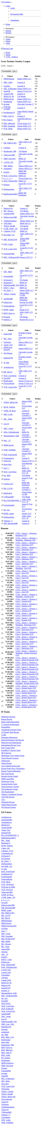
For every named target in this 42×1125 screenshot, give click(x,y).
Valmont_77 (8, 521)
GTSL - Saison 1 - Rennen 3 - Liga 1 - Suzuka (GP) (27, 619)
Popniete (7, 317)
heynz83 (4, 903)
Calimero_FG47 (10, 231)
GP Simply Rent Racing (10, 732)
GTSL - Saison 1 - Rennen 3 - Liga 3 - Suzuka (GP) (27, 610)
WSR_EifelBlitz (10, 450)
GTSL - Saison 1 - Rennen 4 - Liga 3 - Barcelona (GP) (27, 638)
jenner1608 (8, 334)
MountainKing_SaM (11, 436)
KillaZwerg (8, 302)
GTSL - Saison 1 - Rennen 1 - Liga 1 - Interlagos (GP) (27, 563)
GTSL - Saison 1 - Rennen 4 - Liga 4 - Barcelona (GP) (27, 633)
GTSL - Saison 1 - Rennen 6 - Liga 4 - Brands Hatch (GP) (27, 692)
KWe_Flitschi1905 (11, 181)
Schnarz (7, 185)
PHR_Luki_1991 (7, 1024)
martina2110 (5, 988)
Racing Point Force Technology (13, 768)
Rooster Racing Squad (9, 776)
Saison (8, 55)
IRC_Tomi (8, 339)
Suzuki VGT (24, 310)
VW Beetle (21, 96)
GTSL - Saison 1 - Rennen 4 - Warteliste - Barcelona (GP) (27, 624)
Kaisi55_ (7, 172)
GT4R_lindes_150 (10, 229)
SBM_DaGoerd (9, 159)
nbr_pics (7, 510)
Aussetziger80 (9, 214)
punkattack (8, 169)
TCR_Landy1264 (10, 249)
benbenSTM (8, 358)
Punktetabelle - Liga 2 (9, 134)
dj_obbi (6, 363)
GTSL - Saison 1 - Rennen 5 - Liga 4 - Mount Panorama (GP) (27, 663)
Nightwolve (5, 761)
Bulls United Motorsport (10, 722)
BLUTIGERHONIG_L (12, 501)
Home (8, 53)
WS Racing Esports (8, 807)
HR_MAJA (8, 372)
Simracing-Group (7, 781)
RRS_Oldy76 (9, 116)
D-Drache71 (8, 280)
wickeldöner (5, 1117)
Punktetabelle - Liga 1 (9, 71)
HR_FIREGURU (10, 143)
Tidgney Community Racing (11, 794)
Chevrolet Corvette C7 (25, 104)
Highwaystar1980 (10, 217)
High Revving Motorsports (11, 743)
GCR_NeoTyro (7, 890)
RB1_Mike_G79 (7, 1037)
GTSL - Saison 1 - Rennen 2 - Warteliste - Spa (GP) (27, 567)
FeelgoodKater (9, 306)
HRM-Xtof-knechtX (8, 348)
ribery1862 (8, 465)
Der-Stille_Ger (9, 235)
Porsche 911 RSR (26, 302)
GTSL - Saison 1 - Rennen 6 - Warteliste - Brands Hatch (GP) (27, 682)
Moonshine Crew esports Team (12, 756)
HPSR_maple (9, 310)
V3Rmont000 (9, 497)
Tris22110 (7, 461)
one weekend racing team (10, 766)
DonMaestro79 (9, 113)
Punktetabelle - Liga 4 (9, 263)
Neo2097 (7, 378)
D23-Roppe (8, 353)
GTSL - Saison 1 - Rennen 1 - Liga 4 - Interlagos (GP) (27, 548)
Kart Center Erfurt (8, 748)
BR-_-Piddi (8, 419)
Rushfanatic (8, 102)
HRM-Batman (9, 79)
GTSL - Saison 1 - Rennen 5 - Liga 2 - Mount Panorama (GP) (27, 673)
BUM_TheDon (9, 407)
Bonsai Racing (6, 719)
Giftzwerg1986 (9, 155)
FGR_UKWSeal (7, 884)
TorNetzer (7, 342)
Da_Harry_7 (8, 290)
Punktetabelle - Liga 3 (9, 201)
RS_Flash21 (8, 120)
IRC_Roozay (8, 211)
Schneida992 (8, 276)
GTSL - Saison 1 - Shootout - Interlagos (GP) (26, 534)
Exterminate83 (9, 505)
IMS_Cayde (8, 414)
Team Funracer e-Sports (10, 787)
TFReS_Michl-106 (11, 402)
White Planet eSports (9, 805)
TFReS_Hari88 (9, 226)
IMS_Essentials (9, 126)
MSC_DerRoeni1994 (11, 257)
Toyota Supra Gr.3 (24, 123)
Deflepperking (9, 189)
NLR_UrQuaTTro (10, 176)
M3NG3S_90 (9, 96)
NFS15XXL (6, 1004)
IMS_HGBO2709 (10, 240)
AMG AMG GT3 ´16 (26, 472)
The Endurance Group (9, 789)
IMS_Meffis (8, 166)
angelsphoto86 (9, 254)
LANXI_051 (8, 162)
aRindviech (8, 493)
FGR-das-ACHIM (7, 108)
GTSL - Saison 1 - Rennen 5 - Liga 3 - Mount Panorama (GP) (27, 668)
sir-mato (7, 104)
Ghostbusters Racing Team (11, 730)
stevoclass (5, 1084)
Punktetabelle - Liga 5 (9, 325)
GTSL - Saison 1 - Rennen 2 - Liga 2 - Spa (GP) (27, 586)
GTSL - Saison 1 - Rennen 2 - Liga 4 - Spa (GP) (27, 577)
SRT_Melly (8, 272)
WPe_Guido (8, 244)
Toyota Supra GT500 (27, 493)
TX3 (3, 800)
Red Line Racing (7, 774)
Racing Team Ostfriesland (10, 771)
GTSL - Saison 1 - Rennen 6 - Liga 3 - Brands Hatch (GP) (27, 696)
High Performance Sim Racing (12, 740)
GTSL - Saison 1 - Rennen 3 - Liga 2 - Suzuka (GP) (27, 614)
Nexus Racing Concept (9, 758)
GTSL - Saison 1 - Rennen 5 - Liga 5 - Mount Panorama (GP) (27, 659)
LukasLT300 (8, 94)
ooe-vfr (6, 424)
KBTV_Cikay (9, 288)
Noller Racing (6, 763)
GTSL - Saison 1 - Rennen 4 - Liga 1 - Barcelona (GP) (27, 647)
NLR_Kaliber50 (7, 1009)
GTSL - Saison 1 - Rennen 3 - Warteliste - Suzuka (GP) (27, 595)
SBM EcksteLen (7, 1063)
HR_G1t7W (8, 489)
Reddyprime (8, 381)
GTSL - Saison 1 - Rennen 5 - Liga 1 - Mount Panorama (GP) (27, 678)
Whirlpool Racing (7, 802)
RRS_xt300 (8, 82)
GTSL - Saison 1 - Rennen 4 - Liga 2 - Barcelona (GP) (27, 643)
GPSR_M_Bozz (10, 411)
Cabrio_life (5, 848)
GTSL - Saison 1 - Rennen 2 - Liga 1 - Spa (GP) (27, 591)
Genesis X (21, 82)
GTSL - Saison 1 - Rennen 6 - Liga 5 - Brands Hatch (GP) (27, 687)
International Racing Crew (11, 745)
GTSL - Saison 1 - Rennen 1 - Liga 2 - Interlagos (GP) (27, 558)
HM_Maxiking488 (11, 523)
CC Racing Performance (10, 724)
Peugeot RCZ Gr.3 (26, 320)
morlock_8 (8, 320)
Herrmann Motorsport (9, 737)
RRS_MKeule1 (9, 123)
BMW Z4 (22, 159)
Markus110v (8, 208)
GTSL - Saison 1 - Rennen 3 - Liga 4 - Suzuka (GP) (27, 605)
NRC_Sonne (8, 429)
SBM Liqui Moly (7, 779)
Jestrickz (7, 479)
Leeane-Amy (8, 484)
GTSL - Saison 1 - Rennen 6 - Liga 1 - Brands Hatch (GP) (27, 706)
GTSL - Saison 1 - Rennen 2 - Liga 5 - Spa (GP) (27, 572)
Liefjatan (7, 148)
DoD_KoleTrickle (10, 455)
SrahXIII (7, 91)
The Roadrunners (7, 792)
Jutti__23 (7, 441)
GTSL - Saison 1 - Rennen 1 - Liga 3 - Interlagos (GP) (27, 553)
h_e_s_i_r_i (8, 178)
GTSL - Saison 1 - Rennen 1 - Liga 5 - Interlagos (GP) (27, 544)
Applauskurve (9, 458)
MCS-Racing (6, 753)
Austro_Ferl (8, 345)
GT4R (3, 735)
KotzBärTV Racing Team (10, 750)
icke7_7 (6, 468)
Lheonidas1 (5, 975)
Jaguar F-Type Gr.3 (24, 91)
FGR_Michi (8, 129)
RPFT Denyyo (9, 313)
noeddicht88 (8, 299)
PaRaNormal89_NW (11, 285)
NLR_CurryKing (10, 376)
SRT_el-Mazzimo (10, 89)
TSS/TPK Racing (7, 797)
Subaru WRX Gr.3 (24, 79)
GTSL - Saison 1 (12, 57)
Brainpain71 (8, 283)
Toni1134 (4, 1102)
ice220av (7, 86)
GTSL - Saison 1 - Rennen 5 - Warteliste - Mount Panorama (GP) (27, 653)
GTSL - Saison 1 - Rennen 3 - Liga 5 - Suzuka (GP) (27, 600)
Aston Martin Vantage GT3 (23, 363)
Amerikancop (9, 367)
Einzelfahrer (5, 727)
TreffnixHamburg (10, 221)
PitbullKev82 (6, 1027)
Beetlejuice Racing (8, 717)
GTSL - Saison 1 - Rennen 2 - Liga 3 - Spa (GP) (27, 581)
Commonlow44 (7, 853)
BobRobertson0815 (11, 194)
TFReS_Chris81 (10, 294)
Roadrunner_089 (10, 151)
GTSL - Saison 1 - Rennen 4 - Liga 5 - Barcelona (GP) (27, 628)
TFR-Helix (8, 223)
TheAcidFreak (9, 383)
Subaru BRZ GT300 (24, 240)
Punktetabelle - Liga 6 (9, 394)
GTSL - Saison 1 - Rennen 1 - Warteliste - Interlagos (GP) (27, 539)
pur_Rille (7, 475)
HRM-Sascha (9, 99)
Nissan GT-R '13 (26, 257)
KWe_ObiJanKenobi (11, 432)
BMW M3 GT (25, 223)
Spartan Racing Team (9, 784)
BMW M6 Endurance (22, 172)
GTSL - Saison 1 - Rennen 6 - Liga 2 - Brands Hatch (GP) (27, 701)
